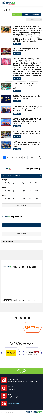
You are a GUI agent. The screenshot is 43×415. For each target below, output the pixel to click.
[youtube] (24, 371)
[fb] (19, 371)
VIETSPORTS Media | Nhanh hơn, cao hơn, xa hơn (19, 300)
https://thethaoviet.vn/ (14, 403)
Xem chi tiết (21, 205)
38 (32, 157)
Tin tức (26, 15)
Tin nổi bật (16, 15)
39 (34, 157)
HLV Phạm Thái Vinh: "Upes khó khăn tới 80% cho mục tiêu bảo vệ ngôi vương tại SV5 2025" (26, 144)
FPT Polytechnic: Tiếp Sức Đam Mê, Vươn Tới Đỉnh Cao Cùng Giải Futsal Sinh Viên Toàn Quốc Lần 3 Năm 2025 (27, 109)
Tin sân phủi (36, 15)
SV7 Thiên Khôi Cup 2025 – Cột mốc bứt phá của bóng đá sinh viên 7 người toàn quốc (26, 86)
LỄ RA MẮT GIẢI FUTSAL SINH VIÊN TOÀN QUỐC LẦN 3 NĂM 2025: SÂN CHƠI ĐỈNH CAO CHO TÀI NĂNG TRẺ (27, 121)
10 (26, 157)
